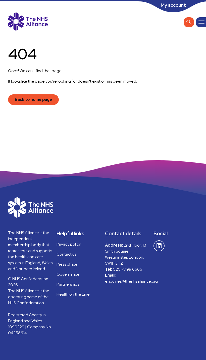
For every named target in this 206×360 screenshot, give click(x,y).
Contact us (66, 254)
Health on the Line (73, 294)
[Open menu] (201, 22)
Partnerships (68, 284)
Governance (68, 274)
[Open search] (189, 22)
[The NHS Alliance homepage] (28, 22)
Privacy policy (69, 244)
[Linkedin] (159, 245)
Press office (67, 264)
